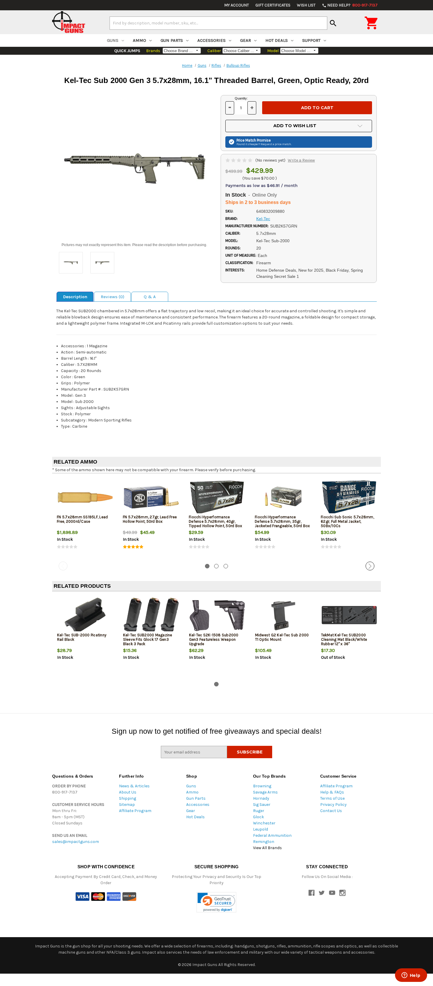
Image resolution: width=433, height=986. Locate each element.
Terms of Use (332, 798)
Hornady (261, 798)
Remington (263, 841)
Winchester (264, 823)
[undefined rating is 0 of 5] (239, 160)
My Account (236, 5)
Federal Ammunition (272, 835)
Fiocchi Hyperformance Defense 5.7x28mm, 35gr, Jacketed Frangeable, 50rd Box (282, 521)
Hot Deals (276, 40)
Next (370, 566)
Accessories (211, 40)
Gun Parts (172, 40)
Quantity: (241, 98)
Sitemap (127, 804)
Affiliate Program (135, 810)
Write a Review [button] (301, 160)
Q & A (150, 296)
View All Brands (267, 847)
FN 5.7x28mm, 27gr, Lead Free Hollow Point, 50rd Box (150, 519)
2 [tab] (216, 566)
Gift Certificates (272, 5)
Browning (262, 786)
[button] (216, 902)
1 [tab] (207, 566)
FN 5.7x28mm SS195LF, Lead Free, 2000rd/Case (82, 519)
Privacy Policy (333, 804)
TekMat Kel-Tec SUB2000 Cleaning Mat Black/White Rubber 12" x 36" (344, 639)
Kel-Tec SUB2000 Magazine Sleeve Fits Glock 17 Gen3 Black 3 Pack (147, 639)
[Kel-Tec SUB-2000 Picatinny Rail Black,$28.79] (85, 615)
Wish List (306, 5)
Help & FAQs (332, 792)
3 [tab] (226, 566)
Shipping (127, 798)
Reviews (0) (112, 296)
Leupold (260, 829)
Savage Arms (265, 792)
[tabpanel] (85, 518)
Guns (112, 40)
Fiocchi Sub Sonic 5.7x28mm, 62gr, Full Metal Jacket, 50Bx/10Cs (347, 521)
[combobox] (218, 22)
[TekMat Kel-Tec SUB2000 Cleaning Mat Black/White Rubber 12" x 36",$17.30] (349, 615)
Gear (245, 40)
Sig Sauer (261, 804)
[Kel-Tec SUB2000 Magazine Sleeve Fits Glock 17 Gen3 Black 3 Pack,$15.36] (151, 615)
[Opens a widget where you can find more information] (411, 975)
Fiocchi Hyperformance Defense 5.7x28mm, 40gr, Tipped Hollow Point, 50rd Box (215, 521)
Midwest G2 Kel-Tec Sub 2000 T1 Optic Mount (282, 637)
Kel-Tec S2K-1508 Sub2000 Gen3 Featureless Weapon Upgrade (214, 639)
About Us (127, 792)
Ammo (139, 40)
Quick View (85, 497)
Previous (63, 566)
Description (75, 296)
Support (311, 40)
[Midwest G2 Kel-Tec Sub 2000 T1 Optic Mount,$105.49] (283, 615)
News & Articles (134, 786)
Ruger (258, 810)
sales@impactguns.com (75, 841)
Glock (258, 816)
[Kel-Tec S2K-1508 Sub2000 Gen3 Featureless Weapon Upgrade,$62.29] (217, 615)
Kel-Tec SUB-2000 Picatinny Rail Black (82, 637)
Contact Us (331, 810)
